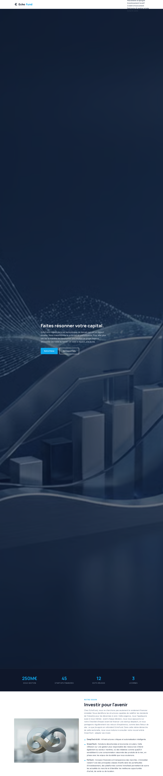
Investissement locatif (136, 3)
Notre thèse (49, 351)
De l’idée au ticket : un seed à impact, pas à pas (73, 342)
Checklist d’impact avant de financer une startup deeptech (113, 722)
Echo (25, 4)
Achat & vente (132, 11)
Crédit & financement (135, 6)
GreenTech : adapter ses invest (97, 733)
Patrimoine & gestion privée (138, 8)
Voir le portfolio (69, 351)
